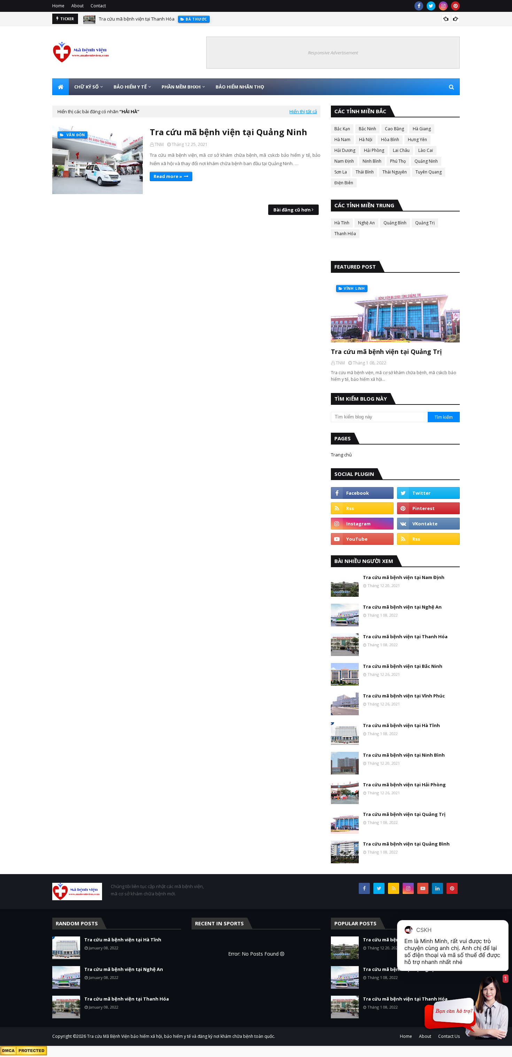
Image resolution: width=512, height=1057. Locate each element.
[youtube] (362, 539)
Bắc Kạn (342, 129)
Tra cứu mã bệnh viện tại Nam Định (403, 577)
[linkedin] (437, 888)
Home (58, 6)
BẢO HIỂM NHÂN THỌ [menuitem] (240, 87)
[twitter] (431, 5)
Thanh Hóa (345, 234)
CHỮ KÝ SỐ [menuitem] (86, 87)
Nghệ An (366, 223)
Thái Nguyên (394, 172)
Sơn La (340, 172)
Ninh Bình (372, 161)
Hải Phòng (374, 150)
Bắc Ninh (367, 129)
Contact (98, 6)
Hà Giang (422, 129)
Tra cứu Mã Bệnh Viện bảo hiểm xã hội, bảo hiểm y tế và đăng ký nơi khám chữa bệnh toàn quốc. (181, 1036)
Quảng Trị (425, 223)
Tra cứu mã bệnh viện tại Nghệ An (402, 607)
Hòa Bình (390, 139)
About (77, 6)
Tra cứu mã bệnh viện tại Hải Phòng (404, 784)
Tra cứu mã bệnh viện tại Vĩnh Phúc (404, 696)
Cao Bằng (394, 129)
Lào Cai (425, 150)
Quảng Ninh (426, 161)
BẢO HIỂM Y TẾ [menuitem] (130, 87)
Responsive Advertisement (333, 52)
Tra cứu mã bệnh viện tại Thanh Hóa (136, 19)
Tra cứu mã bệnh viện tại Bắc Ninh (402, 666)
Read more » (168, 176)
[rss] (362, 508)
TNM (159, 144)
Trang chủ (341, 455)
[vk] (428, 524)
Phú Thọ (398, 161)
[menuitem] (60, 86)
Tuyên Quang (429, 172)
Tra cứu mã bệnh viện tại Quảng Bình (406, 844)
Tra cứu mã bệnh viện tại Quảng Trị (386, 351)
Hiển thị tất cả (303, 111)
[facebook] (418, 5)
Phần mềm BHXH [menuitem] (181, 87)
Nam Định (344, 161)
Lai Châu (401, 150)
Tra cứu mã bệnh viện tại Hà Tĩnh (401, 725)
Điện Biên (343, 183)
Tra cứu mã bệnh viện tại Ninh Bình (404, 755)
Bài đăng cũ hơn (292, 210)
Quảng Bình (394, 223)
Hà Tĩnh (341, 223)
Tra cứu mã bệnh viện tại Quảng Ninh (228, 132)
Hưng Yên (417, 139)
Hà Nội (365, 139)
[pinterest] (455, 5)
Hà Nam (342, 139)
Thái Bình (365, 172)
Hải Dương (344, 150)
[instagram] (443, 5)
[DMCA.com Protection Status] (23, 1053)
